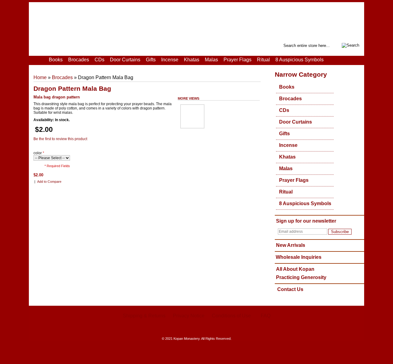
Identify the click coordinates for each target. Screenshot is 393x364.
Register (97, 45)
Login (83, 45)
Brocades (78, 59)
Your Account (64, 45)
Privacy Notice (188, 315)
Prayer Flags (237, 59)
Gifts (151, 59)
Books (56, 59)
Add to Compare (49, 181)
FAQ (265, 315)
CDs (99, 59)
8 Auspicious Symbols (299, 59)
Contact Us (290, 289)
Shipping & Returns (144, 315)
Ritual (263, 59)
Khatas (191, 59)
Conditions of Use (231, 315)
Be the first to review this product (60, 139)
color (38, 153)
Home (46, 45)
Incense (169, 59)
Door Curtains (125, 59)
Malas (211, 59)
